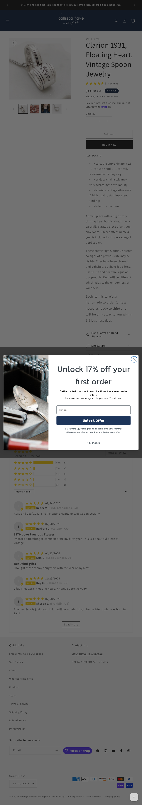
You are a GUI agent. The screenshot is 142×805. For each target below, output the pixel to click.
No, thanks (93, 443)
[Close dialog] (134, 359)
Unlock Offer (93, 420)
